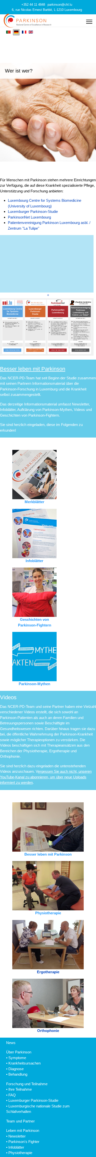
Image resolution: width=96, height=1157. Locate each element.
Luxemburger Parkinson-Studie (33, 211)
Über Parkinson (18, 1052)
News (11, 1043)
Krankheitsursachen (24, 1063)
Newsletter (17, 1136)
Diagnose (16, 1069)
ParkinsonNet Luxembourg (29, 217)
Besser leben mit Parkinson (32, 369)
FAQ (12, 1095)
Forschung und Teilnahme (27, 1084)
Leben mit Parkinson (22, 1130)
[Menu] (89, 22)
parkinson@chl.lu (60, 4)
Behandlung (17, 1074)
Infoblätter (16, 1147)
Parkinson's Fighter (23, 1141)
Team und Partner (20, 1121)
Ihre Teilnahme (20, 1089)
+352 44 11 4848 (33, 4)
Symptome (17, 1058)
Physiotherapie (20, 1153)
